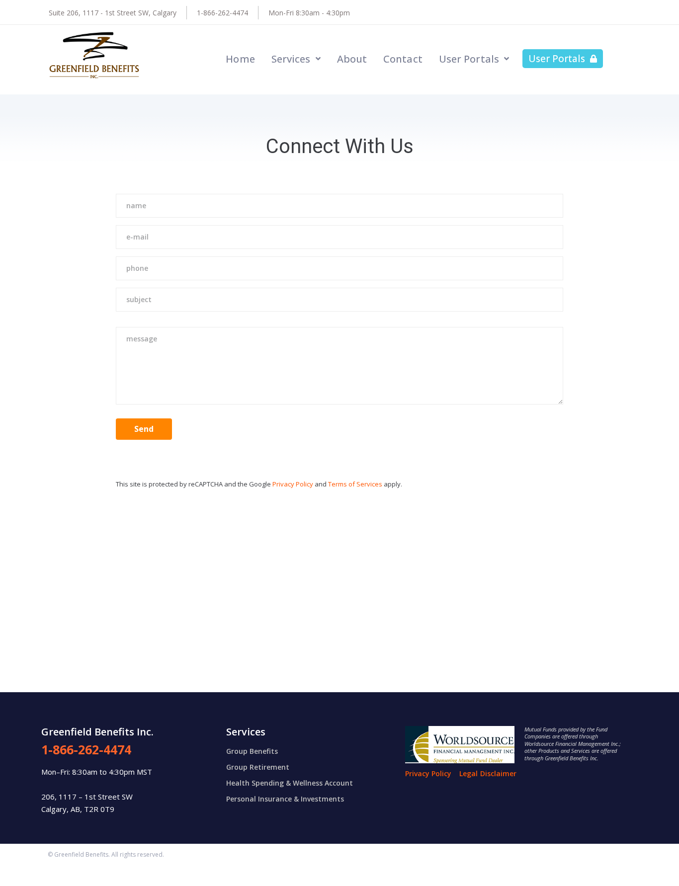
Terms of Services (355, 484)
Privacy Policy (292, 484)
